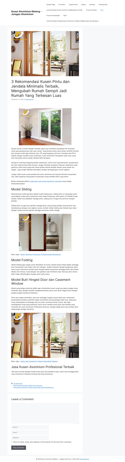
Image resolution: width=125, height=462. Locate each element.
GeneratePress (84, 459)
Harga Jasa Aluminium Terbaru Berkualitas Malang (39, 361)
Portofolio (62, 4)
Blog (101, 10)
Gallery (83, 4)
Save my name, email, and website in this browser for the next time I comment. (42, 442)
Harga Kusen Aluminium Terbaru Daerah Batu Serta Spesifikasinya (33, 387)
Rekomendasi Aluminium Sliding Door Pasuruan (27, 385)
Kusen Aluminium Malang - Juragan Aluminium (26, 13)
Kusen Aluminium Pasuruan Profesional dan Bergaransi (40, 254)
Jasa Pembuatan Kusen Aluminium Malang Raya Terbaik (64, 10)
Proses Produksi (91, 10)
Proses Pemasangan (53, 15)
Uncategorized (17, 383)
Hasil (65, 15)
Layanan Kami (73, 4)
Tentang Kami (103, 4)
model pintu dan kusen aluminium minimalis (46, 181)
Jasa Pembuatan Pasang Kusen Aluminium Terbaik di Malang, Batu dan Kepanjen (72, 21)
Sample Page (50, 4)
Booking (92, 4)
